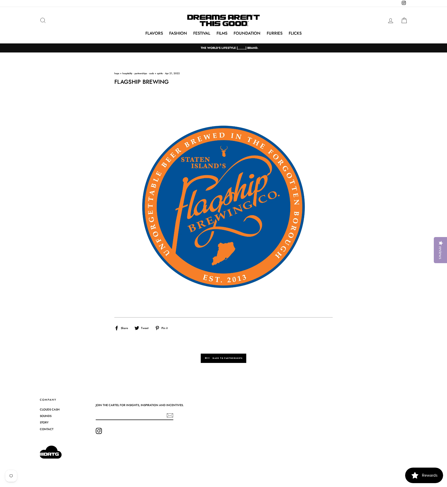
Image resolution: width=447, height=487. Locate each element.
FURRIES (274, 33)
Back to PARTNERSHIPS (227, 358)
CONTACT (47, 429)
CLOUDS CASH (49, 409)
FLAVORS (154, 33)
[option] (223, 48)
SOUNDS (45, 416)
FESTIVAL (201, 33)
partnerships (141, 73)
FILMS (222, 33)
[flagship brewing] (223, 208)
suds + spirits (156, 73)
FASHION (178, 33)
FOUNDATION (247, 33)
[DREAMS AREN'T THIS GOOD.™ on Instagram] (99, 431)
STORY (44, 422)
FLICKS (295, 33)
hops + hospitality (123, 73)
